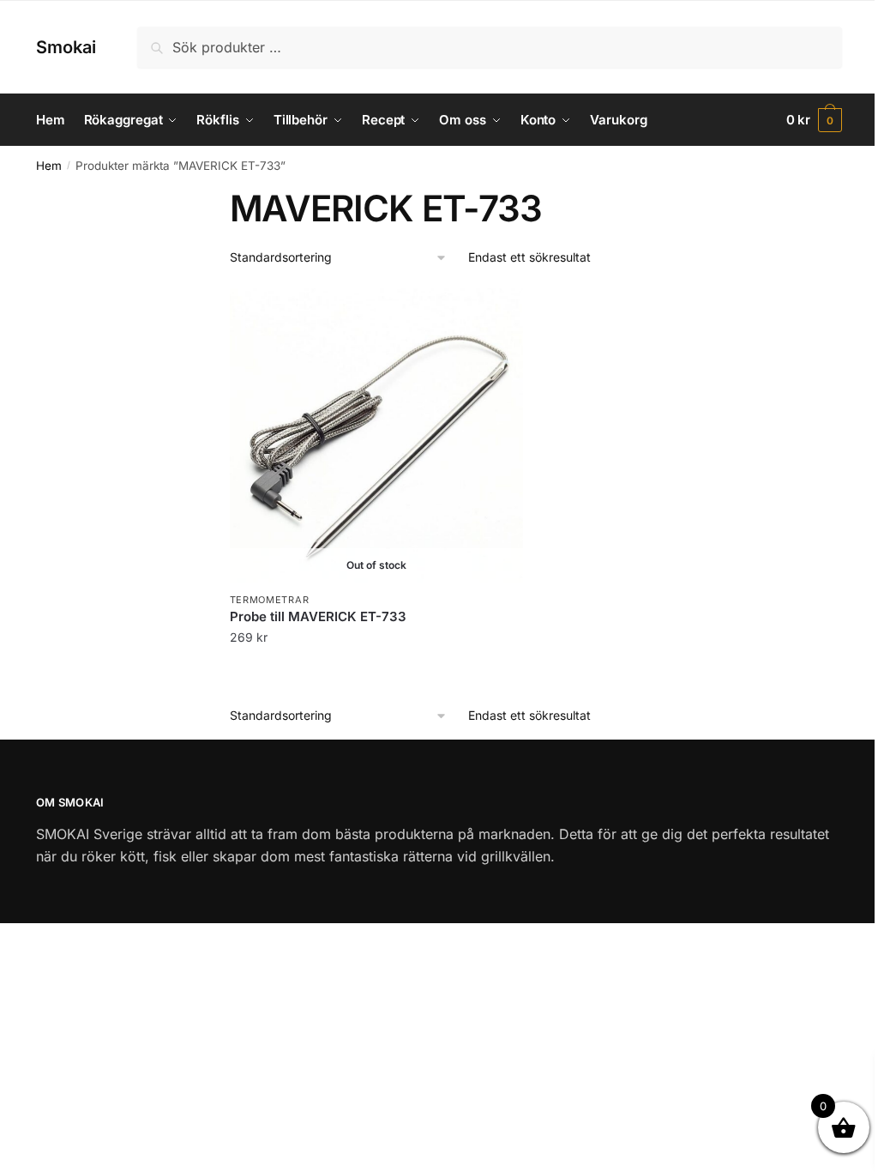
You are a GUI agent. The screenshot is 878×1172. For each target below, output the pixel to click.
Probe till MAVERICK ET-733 (318, 616)
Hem (49, 165)
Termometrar (270, 600)
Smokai (66, 47)
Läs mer (376, 672)
